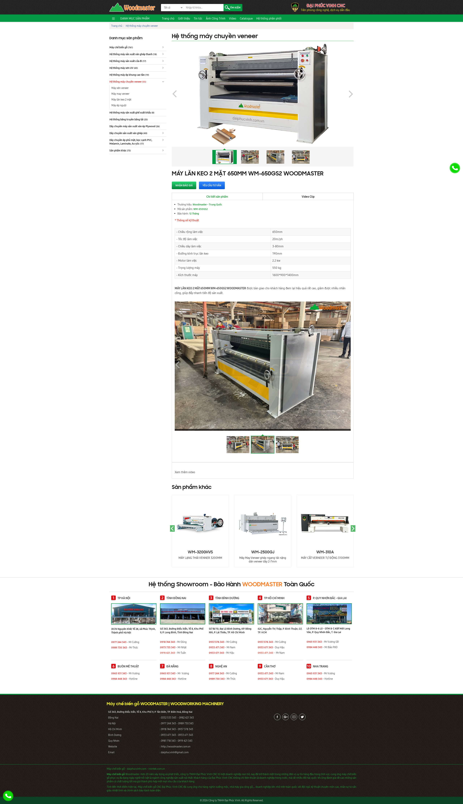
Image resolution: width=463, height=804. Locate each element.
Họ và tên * (225, 378)
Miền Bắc (229, 411)
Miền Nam (313, 411)
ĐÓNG (313, 440)
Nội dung (224, 417)
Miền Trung (271, 411)
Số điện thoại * (227, 392)
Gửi (227, 440)
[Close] (320, 361)
